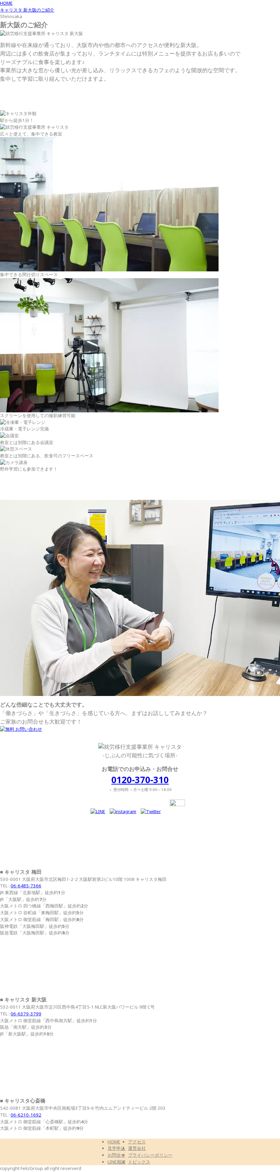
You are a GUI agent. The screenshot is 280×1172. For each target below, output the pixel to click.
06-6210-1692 (26, 1115)
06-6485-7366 (26, 886)
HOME (6, 3)
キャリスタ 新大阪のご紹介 (27, 10)
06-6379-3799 (26, 1014)
